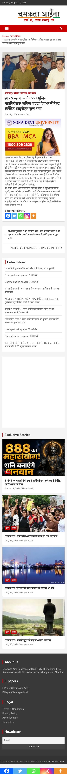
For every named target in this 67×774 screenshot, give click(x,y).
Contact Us (8, 722)
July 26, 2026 (11, 540)
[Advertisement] (33, 392)
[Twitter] (14, 216)
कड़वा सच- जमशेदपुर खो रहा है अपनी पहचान (28, 640)
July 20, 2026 (11, 644)
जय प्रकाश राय (26, 540)
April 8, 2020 (11, 114)
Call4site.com (56, 761)
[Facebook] (8, 216)
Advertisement (10, 717)
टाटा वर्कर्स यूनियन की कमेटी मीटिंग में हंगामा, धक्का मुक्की (29, 268)
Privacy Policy (9, 713)
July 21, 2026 (11, 592)
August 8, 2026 (12, 488)
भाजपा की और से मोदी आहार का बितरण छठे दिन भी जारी (35, 247)
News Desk (25, 114)
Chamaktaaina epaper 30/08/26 (22, 336)
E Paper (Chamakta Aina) (15, 688)
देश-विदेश (32, 93)
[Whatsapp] (21, 216)
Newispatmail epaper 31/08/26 (21, 275)
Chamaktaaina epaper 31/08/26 (22, 281)
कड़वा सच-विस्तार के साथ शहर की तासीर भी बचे (29, 588)
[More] (33, 216)
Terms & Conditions (13, 709)
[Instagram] (27, 216)
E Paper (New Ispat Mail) (15, 692)
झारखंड (23, 93)
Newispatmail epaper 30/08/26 (21, 329)
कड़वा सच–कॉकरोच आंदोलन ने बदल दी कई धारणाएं (31, 536)
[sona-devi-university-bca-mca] (33, 120)
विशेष (8, 472)
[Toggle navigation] (6, 28)
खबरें (7, 528)
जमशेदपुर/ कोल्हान (12, 93)
